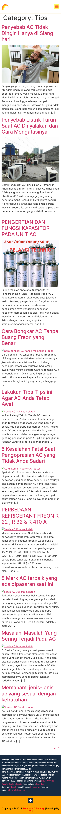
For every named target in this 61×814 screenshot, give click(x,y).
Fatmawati (11, 790)
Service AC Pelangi (33, 808)
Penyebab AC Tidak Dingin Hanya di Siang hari (27, 33)
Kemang (21, 790)
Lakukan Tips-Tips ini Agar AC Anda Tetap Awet (27, 398)
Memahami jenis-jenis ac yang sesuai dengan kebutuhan (29, 693)
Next (55, 748)
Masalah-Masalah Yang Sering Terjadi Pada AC (29, 636)
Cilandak (40, 784)
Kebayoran (35, 787)
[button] (56, 6)
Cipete (19, 784)
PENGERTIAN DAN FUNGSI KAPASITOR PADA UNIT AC (26, 228)
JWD (30, 811)
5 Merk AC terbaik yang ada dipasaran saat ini (29, 581)
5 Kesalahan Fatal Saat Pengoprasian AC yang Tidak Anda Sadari (28, 455)
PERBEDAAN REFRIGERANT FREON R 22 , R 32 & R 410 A (30, 516)
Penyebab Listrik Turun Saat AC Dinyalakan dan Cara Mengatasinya (30, 126)
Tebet (13, 787)
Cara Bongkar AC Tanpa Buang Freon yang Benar (30, 337)
